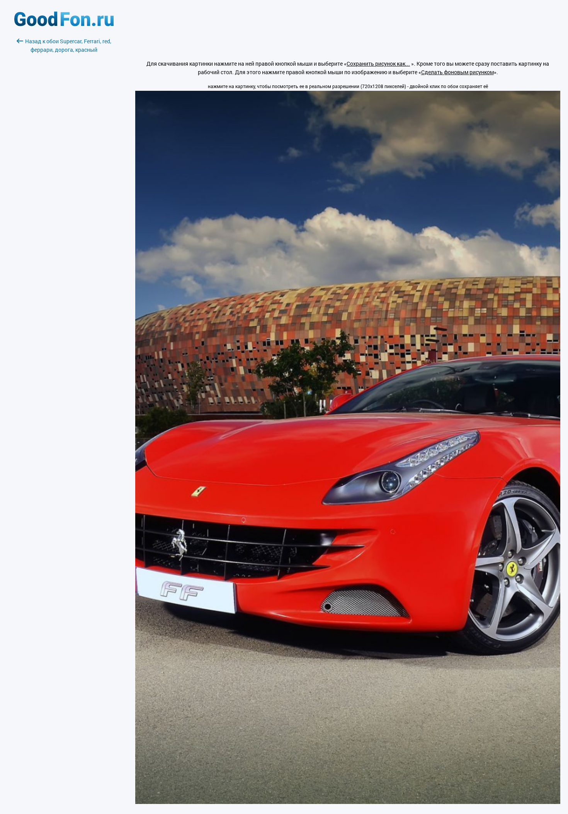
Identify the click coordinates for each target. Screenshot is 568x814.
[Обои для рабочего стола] (64, 24)
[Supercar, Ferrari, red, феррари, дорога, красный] (347, 802)
